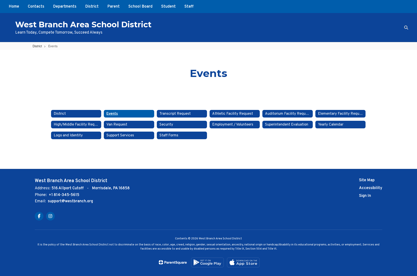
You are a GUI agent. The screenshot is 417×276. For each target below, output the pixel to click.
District (37, 46)
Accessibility (370, 188)
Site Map (367, 180)
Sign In (365, 195)
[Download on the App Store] (243, 262)
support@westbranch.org (70, 201)
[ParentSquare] (173, 262)
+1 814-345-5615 (64, 195)
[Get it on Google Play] (207, 262)
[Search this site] (406, 27)
